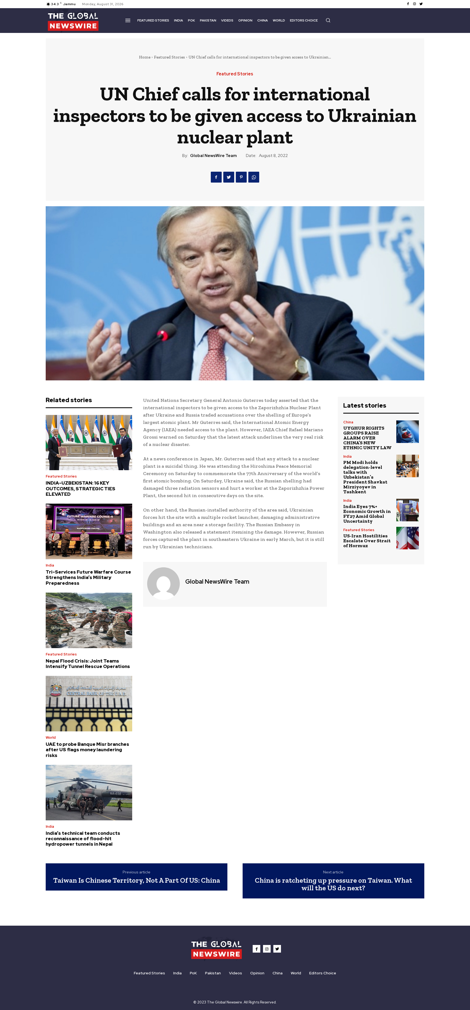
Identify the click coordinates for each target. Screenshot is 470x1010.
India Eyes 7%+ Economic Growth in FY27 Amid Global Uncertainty (367, 513)
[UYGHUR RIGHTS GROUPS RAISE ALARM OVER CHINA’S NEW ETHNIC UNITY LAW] (407, 431)
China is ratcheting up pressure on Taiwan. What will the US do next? (333, 884)
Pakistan (213, 973)
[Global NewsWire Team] (163, 583)
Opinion (257, 973)
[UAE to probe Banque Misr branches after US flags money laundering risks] (89, 703)
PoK (193, 973)
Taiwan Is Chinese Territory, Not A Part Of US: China (136, 880)
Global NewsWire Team (213, 155)
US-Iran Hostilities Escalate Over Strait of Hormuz (367, 541)
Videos (235, 973)
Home (144, 57)
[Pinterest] (241, 177)
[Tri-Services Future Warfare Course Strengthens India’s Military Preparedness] (89, 531)
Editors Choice (322, 973)
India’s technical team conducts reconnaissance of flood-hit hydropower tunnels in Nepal (83, 838)
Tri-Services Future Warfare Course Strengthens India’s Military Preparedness (88, 577)
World (51, 737)
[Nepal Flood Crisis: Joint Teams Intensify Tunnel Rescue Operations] (89, 620)
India (50, 565)
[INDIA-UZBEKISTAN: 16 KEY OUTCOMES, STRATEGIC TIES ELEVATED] (89, 442)
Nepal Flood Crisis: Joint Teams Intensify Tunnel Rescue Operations (88, 663)
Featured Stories (169, 57)
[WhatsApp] (253, 177)
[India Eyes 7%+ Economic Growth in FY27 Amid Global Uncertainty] (407, 510)
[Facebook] (408, 4)
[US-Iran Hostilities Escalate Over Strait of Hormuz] (407, 538)
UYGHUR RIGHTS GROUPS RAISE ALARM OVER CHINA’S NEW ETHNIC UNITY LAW (367, 438)
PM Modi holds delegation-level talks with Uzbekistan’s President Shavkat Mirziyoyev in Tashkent (365, 477)
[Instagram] (414, 4)
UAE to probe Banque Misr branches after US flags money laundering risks (87, 749)
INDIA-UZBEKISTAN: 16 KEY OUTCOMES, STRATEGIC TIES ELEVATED (80, 488)
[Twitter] (421, 4)
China (348, 422)
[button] (328, 20)
